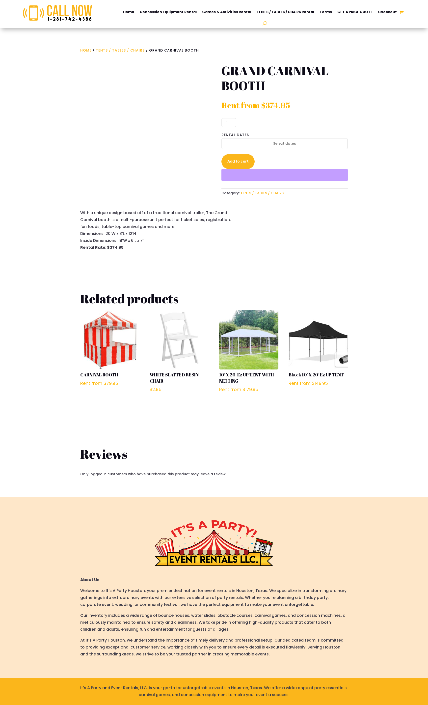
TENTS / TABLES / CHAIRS (120, 50)
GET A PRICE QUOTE (355, 11)
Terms (326, 11)
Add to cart (238, 161)
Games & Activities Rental (226, 11)
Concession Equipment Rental (168, 11)
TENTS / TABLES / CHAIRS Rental (285, 11)
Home (128, 11)
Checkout (387, 11)
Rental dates (235, 134)
